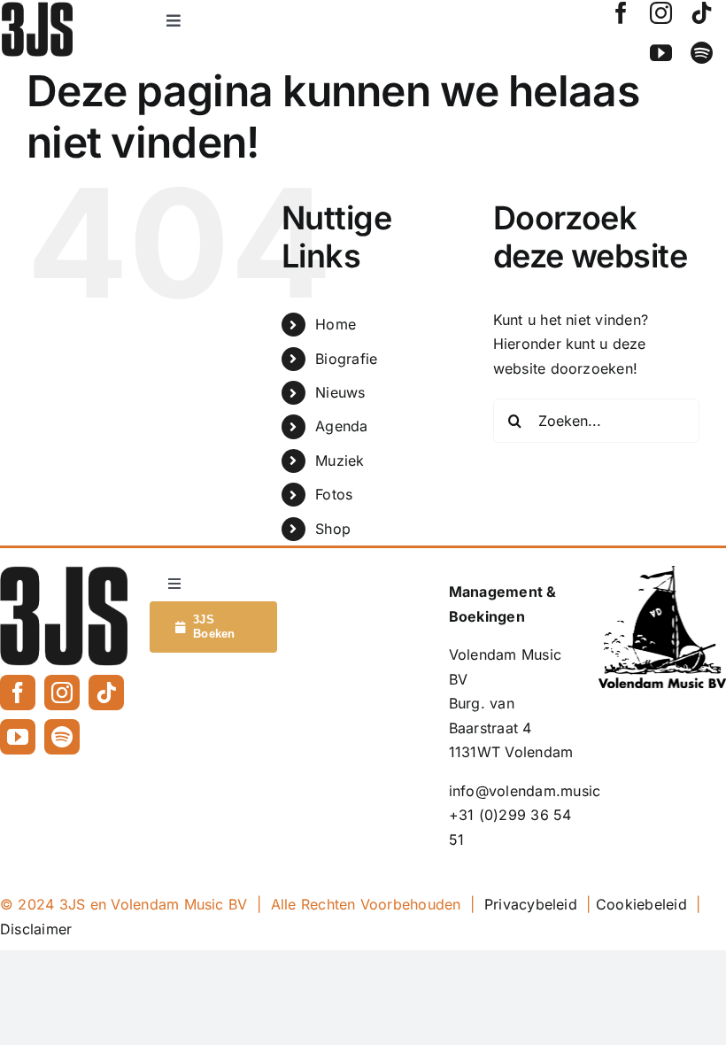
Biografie (346, 359)
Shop (333, 529)
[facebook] (621, 13)
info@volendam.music (525, 791)
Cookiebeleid (641, 904)
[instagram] (661, 13)
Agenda (341, 426)
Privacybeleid (530, 904)
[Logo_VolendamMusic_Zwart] (662, 573)
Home (335, 324)
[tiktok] (702, 13)
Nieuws (340, 392)
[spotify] (702, 53)
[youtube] (661, 53)
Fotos (333, 494)
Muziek (339, 460)
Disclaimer (36, 929)
